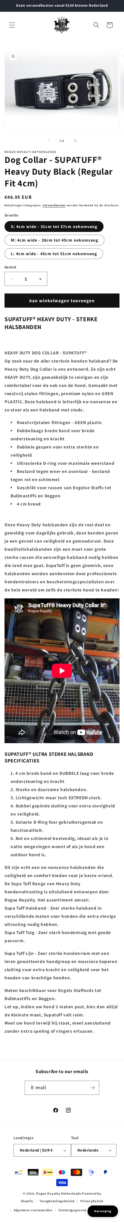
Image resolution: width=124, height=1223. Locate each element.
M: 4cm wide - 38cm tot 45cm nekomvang (54, 240)
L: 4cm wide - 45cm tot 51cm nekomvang (54, 253)
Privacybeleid (91, 1201)
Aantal (10, 267)
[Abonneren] (92, 1088)
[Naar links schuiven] (48, 140)
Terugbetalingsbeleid (56, 1201)
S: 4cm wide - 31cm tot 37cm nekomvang (54, 226)
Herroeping (102, 1211)
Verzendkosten (54, 205)
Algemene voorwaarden (33, 1210)
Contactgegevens (72, 1210)
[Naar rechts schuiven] (75, 140)
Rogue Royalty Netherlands (58, 1193)
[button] (12, 25)
